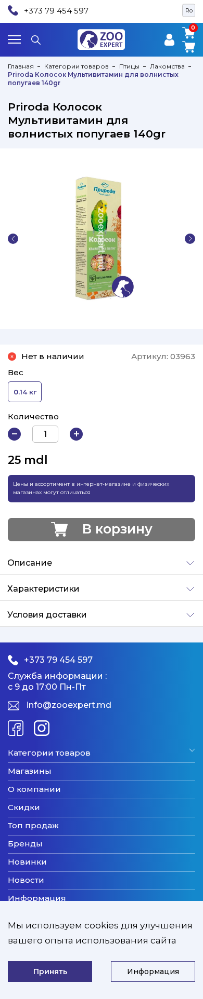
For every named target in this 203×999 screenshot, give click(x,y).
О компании (34, 789)
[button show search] (36, 39)
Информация (37, 898)
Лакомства (167, 66)
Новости (26, 880)
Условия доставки (47, 615)
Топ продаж (33, 825)
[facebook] (15, 728)
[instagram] (41, 728)
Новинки (27, 862)
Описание (29, 563)
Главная (21, 66)
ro (189, 10)
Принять (50, 971)
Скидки (24, 807)
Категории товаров (76, 66)
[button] (13, 239)
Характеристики (43, 589)
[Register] (169, 39)
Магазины (30, 771)
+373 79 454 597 (56, 11)
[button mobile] (14, 39)
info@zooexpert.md (69, 705)
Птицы (129, 66)
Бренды (25, 844)
